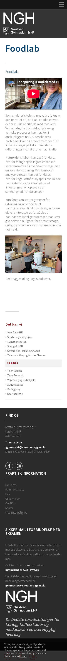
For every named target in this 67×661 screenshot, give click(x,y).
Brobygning (13, 389)
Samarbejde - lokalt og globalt (23, 351)
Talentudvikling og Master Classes (26, 355)
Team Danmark (15, 375)
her (28, 565)
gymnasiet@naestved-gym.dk (25, 447)
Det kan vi (13, 324)
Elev (7, 494)
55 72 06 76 (15, 442)
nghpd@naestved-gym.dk (22, 570)
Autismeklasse (15, 384)
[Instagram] (19, 465)
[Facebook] (9, 465)
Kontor (9, 508)
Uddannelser (12, 498)
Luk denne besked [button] (59, 646)
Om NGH (10, 503)
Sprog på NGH (15, 346)
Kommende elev (14, 489)
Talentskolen (14, 370)
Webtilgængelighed (16, 512)
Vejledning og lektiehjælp (21, 380)
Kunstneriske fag (17, 341)
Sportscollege (15, 394)
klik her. (23, 656)
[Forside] (19, 23)
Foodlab (12, 362)
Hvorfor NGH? (15, 332)
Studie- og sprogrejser (19, 337)
